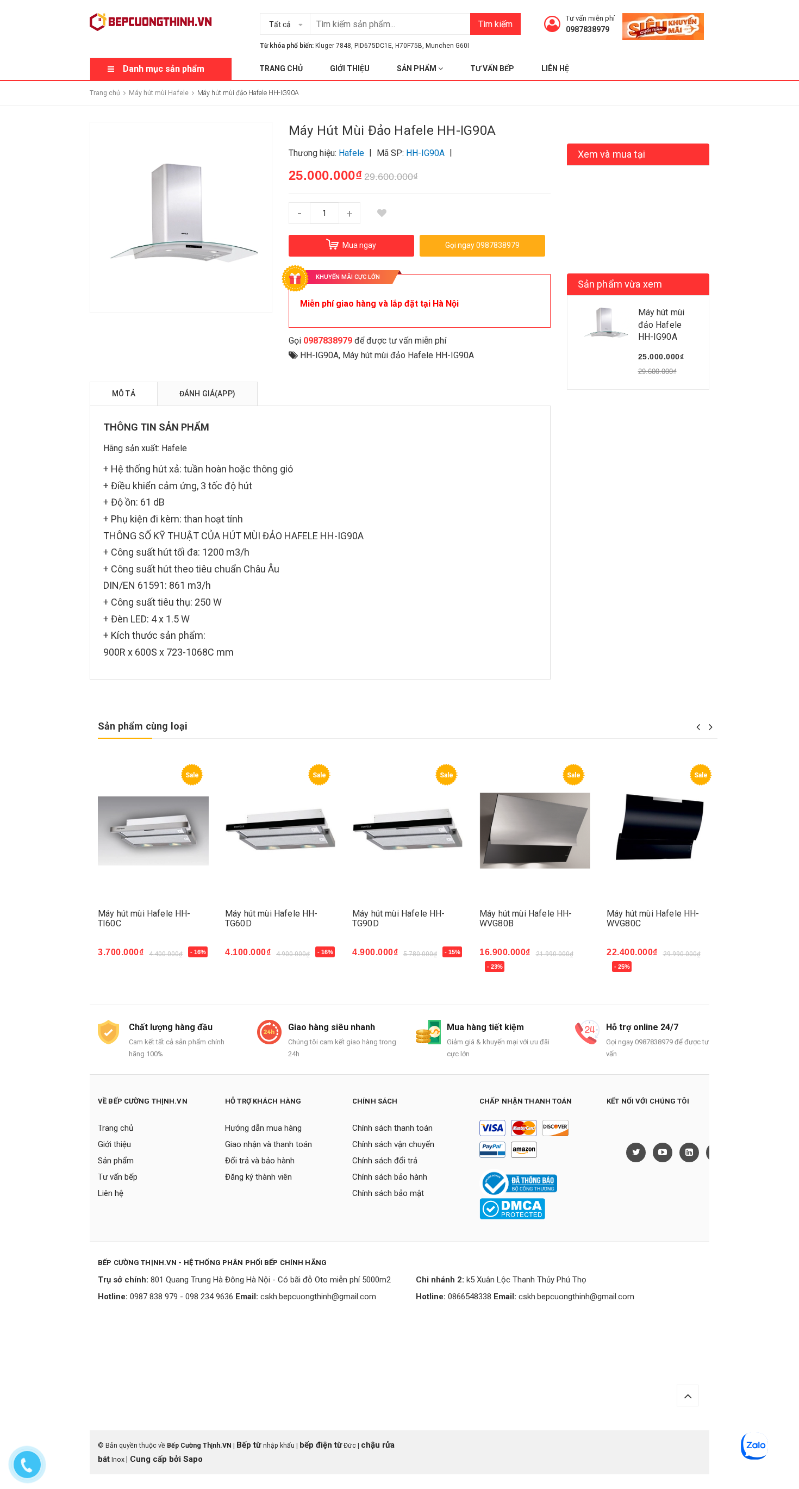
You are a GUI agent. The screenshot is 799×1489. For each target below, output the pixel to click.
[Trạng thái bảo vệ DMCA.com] (512, 1208)
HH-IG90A (319, 355)
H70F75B (408, 45)
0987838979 (587, 29)
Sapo (193, 1459)
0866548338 (469, 1296)
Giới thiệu (350, 68)
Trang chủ (281, 68)
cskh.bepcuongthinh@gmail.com (318, 1296)
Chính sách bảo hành (389, 1177)
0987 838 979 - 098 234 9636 (181, 1296)
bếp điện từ (320, 1445)
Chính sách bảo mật (388, 1193)
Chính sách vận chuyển (393, 1144)
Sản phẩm (417, 68)
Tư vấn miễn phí (590, 18)
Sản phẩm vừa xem (620, 284)
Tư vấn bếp (492, 68)
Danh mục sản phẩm (163, 69)
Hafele (174, 448)
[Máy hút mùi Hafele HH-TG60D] (280, 831)
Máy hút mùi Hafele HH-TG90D (398, 918)
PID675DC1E (373, 45)
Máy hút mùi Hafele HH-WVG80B (525, 918)
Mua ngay (123, 957)
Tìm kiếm (495, 24)
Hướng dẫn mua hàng (263, 1128)
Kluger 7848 (333, 45)
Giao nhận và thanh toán (268, 1144)
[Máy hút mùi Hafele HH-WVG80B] (534, 831)
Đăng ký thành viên (258, 1177)
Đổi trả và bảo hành (260, 1161)
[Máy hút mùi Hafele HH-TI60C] (153, 831)
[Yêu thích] (382, 213)
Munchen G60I (447, 45)
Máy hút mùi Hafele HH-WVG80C (653, 918)
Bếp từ (249, 1445)
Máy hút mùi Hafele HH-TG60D (271, 918)
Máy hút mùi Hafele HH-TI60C (144, 918)
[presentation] (698, 727)
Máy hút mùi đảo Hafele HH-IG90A (408, 355)
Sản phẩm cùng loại (143, 726)
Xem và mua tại (612, 154)
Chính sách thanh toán (392, 1128)
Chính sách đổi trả (384, 1161)
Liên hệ (555, 68)
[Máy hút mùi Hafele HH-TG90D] (407, 831)
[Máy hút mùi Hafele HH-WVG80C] (662, 831)
